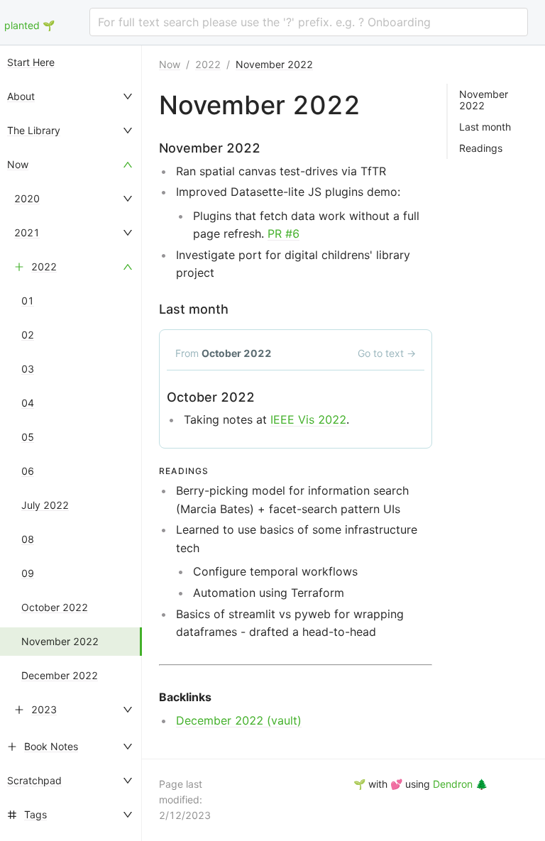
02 (27, 335)
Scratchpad (34, 780)
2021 (27, 232)
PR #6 (283, 233)
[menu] (71, 443)
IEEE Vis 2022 (308, 419)
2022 (44, 266)
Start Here (31, 62)
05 (27, 437)
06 (27, 471)
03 (27, 369)
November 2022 (60, 641)
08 (27, 539)
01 (27, 301)
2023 (44, 709)
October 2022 (54, 607)
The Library (33, 130)
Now (17, 164)
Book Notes (51, 746)
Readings (480, 148)
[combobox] (308, 22)
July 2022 (45, 505)
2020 (27, 198)
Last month (485, 127)
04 (27, 403)
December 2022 (59, 675)
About (21, 96)
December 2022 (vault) (239, 720)
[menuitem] (71, 62)
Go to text (387, 353)
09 (27, 573)
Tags (35, 814)
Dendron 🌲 (460, 784)
